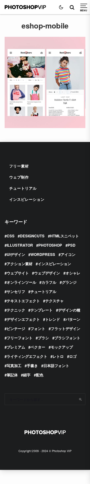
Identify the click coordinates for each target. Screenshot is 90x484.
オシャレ (73, 273)
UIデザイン (16, 254)
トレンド (52, 319)
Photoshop (50, 245)
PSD (71, 245)
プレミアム (16, 347)
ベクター (37, 347)
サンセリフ (16, 291)
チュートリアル (23, 188)
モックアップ (62, 347)
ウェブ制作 (19, 177)
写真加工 (14, 365)
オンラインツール (21, 282)
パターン (73, 319)
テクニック (16, 310)
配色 (39, 374)
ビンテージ (16, 328)
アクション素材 (20, 263)
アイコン (68, 254)
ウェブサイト (18, 273)
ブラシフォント (67, 337)
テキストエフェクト (23, 300)
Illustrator (20, 245)
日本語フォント (56, 365)
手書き (32, 365)
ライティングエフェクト (27, 356)
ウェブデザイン (47, 273)
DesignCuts (32, 236)
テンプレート (41, 310)
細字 (26, 374)
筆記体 (12, 374)
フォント (37, 328)
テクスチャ (54, 300)
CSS (11, 236)
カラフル (49, 282)
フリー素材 (19, 166)
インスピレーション (27, 199)
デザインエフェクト (23, 319)
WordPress (42, 254)
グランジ (69, 282)
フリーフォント (20, 337)
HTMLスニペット (64, 236)
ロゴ (73, 356)
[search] (80, 399)
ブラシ (43, 337)
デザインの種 (69, 310)
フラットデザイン (65, 328)
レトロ (58, 356)
